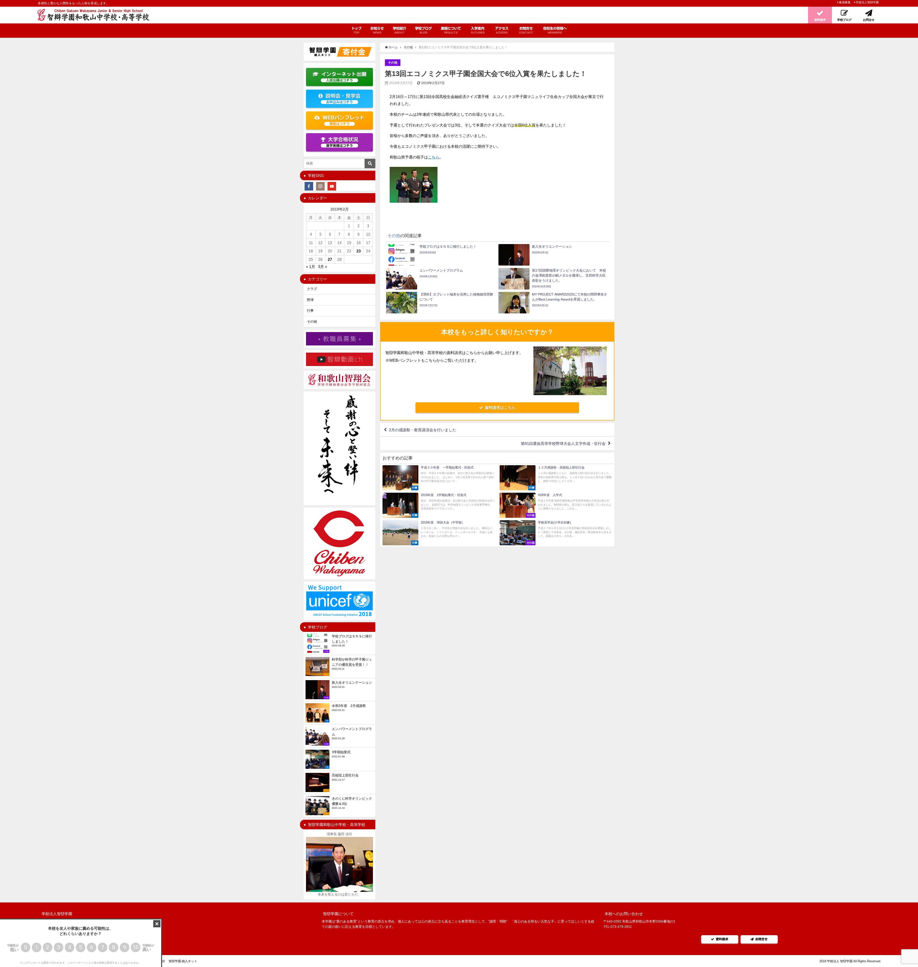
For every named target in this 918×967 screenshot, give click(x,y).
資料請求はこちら (500, 408)
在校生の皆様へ (555, 30)
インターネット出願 (343, 77)
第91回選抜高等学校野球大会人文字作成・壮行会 (563, 443)
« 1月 (310, 266)
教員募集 (845, 2)
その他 (392, 62)
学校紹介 (399, 30)
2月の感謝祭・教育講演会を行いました (422, 430)
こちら (433, 157)
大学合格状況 (342, 142)
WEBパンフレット (343, 120)
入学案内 (478, 30)
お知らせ (377, 30)
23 (358, 251)
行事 (310, 310)
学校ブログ (423, 30)
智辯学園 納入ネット (183, 961)
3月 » (322, 266)
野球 (310, 299)
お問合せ (526, 30)
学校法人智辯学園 (867, 2)
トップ (356, 30)
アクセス (501, 30)
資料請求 (722, 939)
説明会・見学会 (343, 98)
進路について (451, 30)
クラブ (312, 288)
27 (330, 259)
